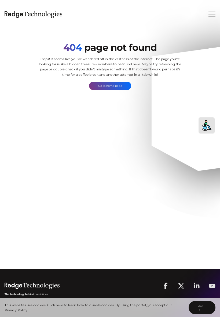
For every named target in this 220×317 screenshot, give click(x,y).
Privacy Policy (16, 310)
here (59, 305)
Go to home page (110, 85)
